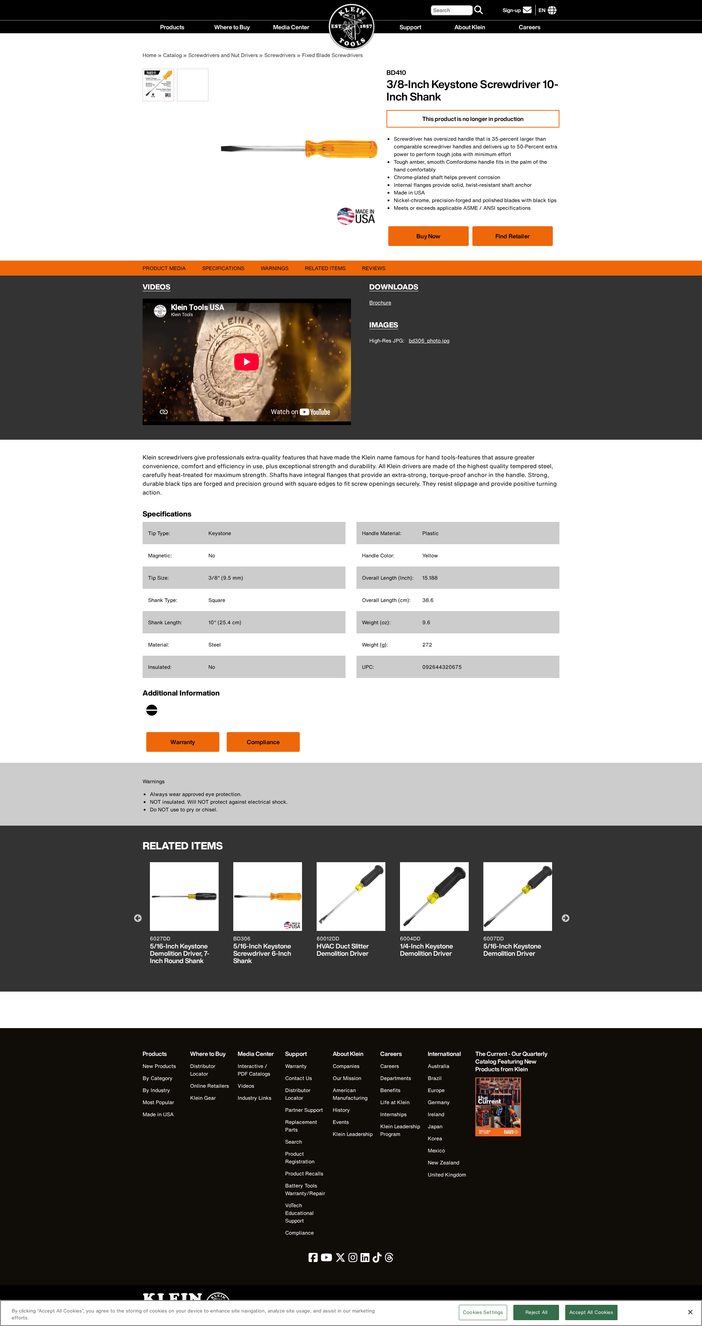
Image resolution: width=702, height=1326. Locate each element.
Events (341, 1122)
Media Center (291, 26)
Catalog (172, 55)
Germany (439, 1102)
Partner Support (304, 1110)
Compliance (263, 742)
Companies (346, 1066)
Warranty (182, 742)
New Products (159, 1066)
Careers (529, 26)
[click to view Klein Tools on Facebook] (313, 1259)
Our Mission (347, 1078)
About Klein (469, 26)
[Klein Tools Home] (351, 27)
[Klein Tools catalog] (511, 1107)
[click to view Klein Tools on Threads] (389, 1259)
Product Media (164, 268)
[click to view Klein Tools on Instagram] (353, 1259)
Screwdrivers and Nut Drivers (223, 55)
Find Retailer (512, 236)
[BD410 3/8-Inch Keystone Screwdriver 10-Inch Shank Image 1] (158, 97)
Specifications (223, 268)
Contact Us (298, 1078)
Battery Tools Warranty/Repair (305, 1189)
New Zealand (443, 1162)
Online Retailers (209, 1086)
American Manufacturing (350, 1094)
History (341, 1110)
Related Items (325, 268)
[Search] (479, 10)
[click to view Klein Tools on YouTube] (326, 1259)
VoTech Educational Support (299, 1212)
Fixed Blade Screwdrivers (332, 55)
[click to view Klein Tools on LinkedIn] (365, 1259)
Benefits (390, 1090)
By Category (158, 1078)
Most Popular (158, 1102)
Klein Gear (203, 1098)
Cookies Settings (483, 1312)
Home (149, 55)
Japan (435, 1126)
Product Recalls (304, 1173)
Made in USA (158, 1114)
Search (293, 1141)
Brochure (380, 302)
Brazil (435, 1078)
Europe (436, 1090)
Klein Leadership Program (400, 1130)
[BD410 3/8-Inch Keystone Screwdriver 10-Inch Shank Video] (178, 85)
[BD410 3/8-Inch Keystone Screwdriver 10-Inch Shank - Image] (299, 227)
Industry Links (254, 1098)
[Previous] (137, 917)
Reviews (373, 268)
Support (410, 26)
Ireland (436, 1114)
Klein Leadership (353, 1134)
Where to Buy (232, 26)
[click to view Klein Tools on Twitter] (340, 1259)
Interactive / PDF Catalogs (254, 1069)
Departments (395, 1078)
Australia (438, 1066)
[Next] (565, 917)
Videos (246, 1086)
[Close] (690, 1312)
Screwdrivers (279, 55)
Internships (393, 1114)
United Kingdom (447, 1174)
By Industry (156, 1090)
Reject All (536, 1312)
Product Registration (299, 1157)
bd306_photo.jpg (429, 340)
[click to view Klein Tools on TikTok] (377, 1259)
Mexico (436, 1150)
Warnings (274, 268)
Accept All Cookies (591, 1312)
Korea (435, 1138)
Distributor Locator (202, 1069)
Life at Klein (395, 1102)
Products (172, 26)
